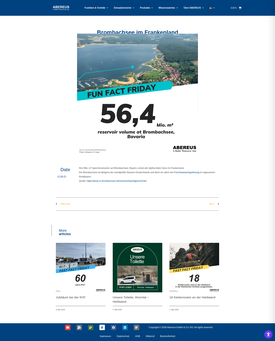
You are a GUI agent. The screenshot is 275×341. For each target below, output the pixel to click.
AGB (137, 336)
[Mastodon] (136, 327)
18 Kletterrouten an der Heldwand (192, 297)
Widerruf (150, 336)
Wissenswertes (167, 8)
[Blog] (90, 327)
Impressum (105, 336)
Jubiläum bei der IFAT (71, 297)
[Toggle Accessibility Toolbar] (268, 334)
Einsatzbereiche (122, 8)
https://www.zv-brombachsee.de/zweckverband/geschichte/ (117, 181)
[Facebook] (113, 327)
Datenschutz (123, 336)
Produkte (145, 8)
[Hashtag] (102, 327)
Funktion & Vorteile (95, 8)
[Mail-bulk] (79, 327)
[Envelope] (67, 327)
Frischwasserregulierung (187, 172)
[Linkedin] (125, 327)
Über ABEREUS (192, 8)
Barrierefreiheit (167, 336)
